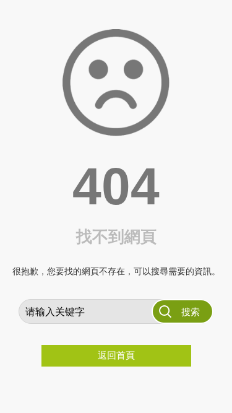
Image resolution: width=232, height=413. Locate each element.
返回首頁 (116, 355)
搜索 (190, 311)
